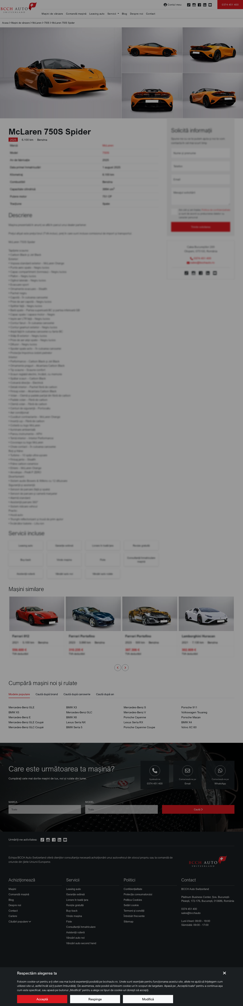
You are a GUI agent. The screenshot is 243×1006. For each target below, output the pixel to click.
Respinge (95, 999)
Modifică (148, 999)
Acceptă (42, 999)
